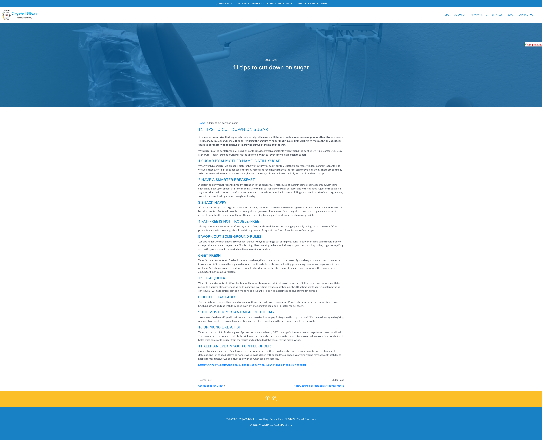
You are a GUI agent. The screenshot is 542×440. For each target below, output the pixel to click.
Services (497, 15)
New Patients (479, 15)
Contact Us (526, 15)
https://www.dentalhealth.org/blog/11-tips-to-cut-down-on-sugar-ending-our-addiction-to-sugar (252, 364)
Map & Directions (306, 419)
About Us (460, 15)
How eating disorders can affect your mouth (320, 385)
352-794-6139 (234, 419)
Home (446, 15)
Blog (511, 15)
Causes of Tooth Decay (210, 385)
